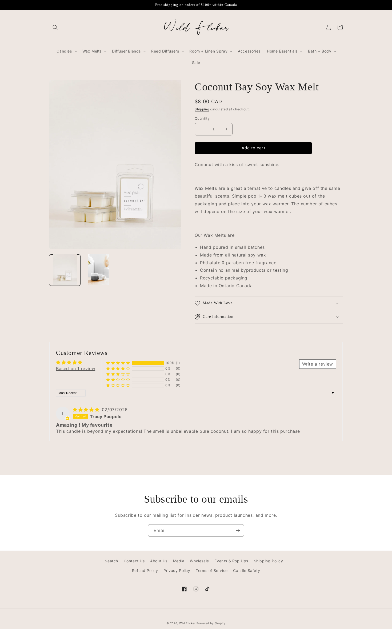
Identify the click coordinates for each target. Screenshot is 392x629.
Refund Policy (145, 570)
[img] (87, 409)
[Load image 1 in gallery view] (64, 269)
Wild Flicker (187, 623)
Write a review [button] (317, 364)
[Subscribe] (238, 530)
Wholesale (199, 561)
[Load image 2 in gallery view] (98, 269)
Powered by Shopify (211, 623)
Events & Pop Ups (231, 561)
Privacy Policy (176, 570)
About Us (158, 561)
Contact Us (134, 561)
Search (111, 561)
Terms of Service (212, 570)
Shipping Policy (268, 561)
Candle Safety (246, 570)
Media (179, 561)
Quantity (202, 118)
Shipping (202, 109)
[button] (55, 27)
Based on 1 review (75, 368)
